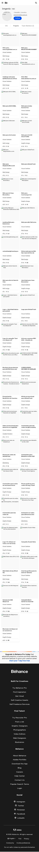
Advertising (6, 463)
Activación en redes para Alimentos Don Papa (27, 513)
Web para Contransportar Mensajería (26, 194)
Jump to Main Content (9, 664)
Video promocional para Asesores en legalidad (10, 426)
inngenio (6, 8)
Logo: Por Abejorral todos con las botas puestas (9, 543)
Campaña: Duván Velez (28, 542)
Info (6, 26)
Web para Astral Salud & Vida (10, 281)
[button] (18, 18)
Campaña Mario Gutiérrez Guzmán (27, 600)
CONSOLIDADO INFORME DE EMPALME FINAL (28, 368)
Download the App (19, 763)
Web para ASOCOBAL (9, 106)
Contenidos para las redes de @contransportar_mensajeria (10, 513)
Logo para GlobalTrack (28, 309)
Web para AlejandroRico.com (9, 164)
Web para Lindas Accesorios (26, 106)
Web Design (6, 56)
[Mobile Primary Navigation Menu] (2, 3)
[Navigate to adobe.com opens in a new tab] (17, 830)
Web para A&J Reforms (28, 222)
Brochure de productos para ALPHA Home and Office (10, 368)
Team (13, 8)
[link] (7, 16)
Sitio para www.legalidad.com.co (10, 48)
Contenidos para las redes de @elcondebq (28, 426)
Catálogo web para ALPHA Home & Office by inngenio (10, 78)
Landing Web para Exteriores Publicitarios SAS (8, 223)
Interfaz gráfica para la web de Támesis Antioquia (28, 572)
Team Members (28, 26)
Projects (16, 26)
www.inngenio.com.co (20, 15)
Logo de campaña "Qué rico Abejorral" (10, 339)
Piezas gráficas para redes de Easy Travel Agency (28, 484)
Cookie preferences (23, 843)
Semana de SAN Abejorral (8, 600)
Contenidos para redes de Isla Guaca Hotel (10, 484)
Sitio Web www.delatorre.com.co (28, 77)
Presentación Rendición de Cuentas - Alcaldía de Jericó (10, 397)
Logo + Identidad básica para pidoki (10, 310)
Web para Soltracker (9, 135)
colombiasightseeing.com (10, 251)
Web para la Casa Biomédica (8, 193)
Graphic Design (25, 143)
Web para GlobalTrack (28, 164)
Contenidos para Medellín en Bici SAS (28, 455)
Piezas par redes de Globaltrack (9, 455)
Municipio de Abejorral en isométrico (10, 629)
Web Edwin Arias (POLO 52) (10, 571)
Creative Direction (7, 434)
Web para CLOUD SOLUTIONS (26, 135)
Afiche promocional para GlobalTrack (27, 397)
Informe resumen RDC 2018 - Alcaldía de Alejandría (28, 339)
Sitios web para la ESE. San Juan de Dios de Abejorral (28, 252)
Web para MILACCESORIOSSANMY (29, 48)
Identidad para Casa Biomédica (27, 281)
